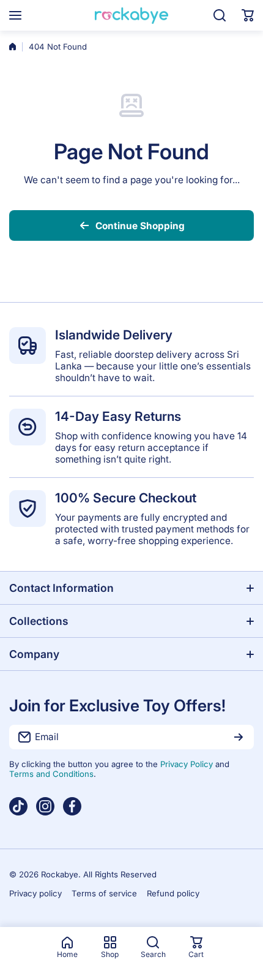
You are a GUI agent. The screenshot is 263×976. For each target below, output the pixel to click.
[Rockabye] (131, 15)
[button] (248, 15)
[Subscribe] (238, 737)
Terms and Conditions (51, 774)
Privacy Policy (186, 764)
